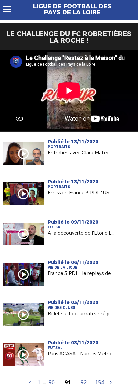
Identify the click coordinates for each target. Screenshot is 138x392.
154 (99, 382)
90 (52, 382)
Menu (10, 9)
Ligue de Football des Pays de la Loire (72, 9)
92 (84, 382)
